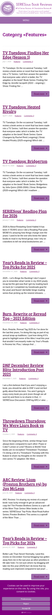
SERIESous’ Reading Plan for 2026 (25, 213)
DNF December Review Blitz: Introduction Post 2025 (23, 370)
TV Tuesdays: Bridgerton (25, 161)
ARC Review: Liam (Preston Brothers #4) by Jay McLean (25, 484)
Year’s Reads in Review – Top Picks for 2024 (25, 540)
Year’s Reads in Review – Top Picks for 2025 (25, 265)
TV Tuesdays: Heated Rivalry (21, 109)
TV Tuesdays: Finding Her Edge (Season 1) (26, 55)
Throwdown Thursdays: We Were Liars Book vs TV (24, 425)
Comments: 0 (28, 61)
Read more (39, 94)
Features (17, 61)
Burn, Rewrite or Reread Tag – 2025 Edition (24, 316)
